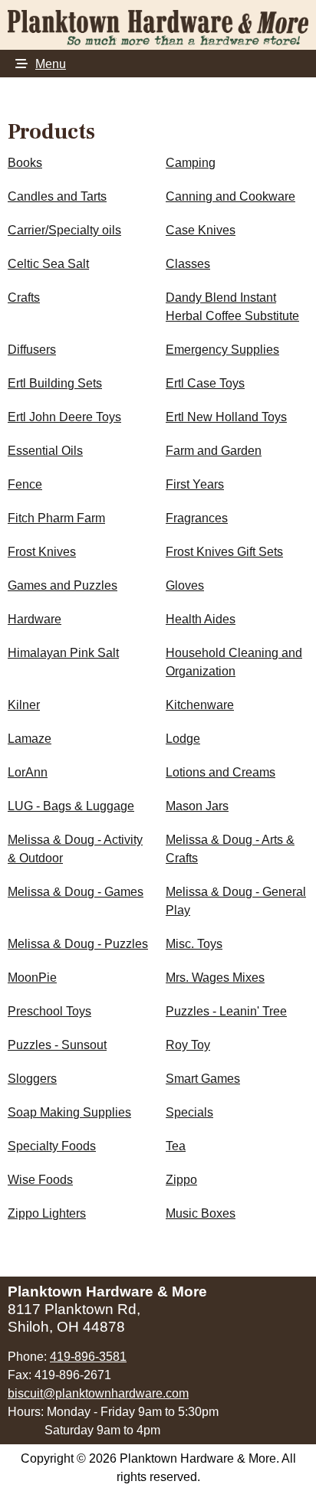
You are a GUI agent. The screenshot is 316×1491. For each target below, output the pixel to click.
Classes (188, 263)
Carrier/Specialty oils (64, 230)
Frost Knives (42, 551)
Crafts (24, 297)
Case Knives (200, 230)
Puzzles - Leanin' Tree (226, 1011)
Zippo (181, 1179)
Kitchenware (200, 704)
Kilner (24, 704)
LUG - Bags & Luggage (71, 806)
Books (25, 162)
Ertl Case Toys (205, 383)
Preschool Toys (49, 1011)
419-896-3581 (88, 1356)
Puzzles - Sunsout (57, 1044)
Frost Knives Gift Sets (224, 551)
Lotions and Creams (220, 772)
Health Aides (200, 619)
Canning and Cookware (230, 196)
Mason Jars (197, 806)
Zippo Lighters (47, 1213)
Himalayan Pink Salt (63, 652)
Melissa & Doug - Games (75, 891)
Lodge (183, 738)
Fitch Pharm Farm (56, 518)
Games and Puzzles (62, 585)
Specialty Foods (52, 1146)
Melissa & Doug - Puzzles (78, 943)
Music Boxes (200, 1213)
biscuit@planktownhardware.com (98, 1393)
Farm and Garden (214, 450)
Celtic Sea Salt (48, 263)
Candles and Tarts (57, 196)
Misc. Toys (194, 943)
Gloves (185, 585)
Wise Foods (40, 1179)
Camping (191, 162)
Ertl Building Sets (55, 383)
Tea (176, 1146)
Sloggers (32, 1078)
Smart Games (203, 1078)
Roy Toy (188, 1044)
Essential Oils (45, 450)
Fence (25, 484)
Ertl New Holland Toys (226, 416)
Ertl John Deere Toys (64, 416)
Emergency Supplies (222, 349)
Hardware (34, 619)
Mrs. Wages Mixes (215, 977)
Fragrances (197, 518)
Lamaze (29, 738)
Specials (189, 1112)
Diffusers (32, 349)
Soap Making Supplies (69, 1112)
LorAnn (28, 772)
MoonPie (32, 977)
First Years (195, 484)
